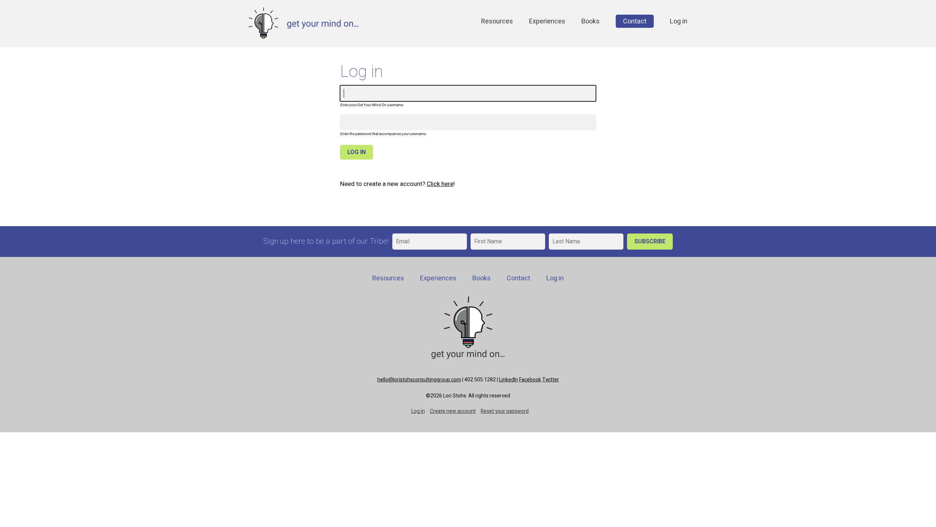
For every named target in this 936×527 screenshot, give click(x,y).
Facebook (530, 380)
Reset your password (505, 411)
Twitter (550, 380)
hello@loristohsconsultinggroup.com (419, 380)
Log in (678, 21)
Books (590, 21)
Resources (497, 21)
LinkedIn (508, 380)
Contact (634, 21)
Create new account (453, 411)
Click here (440, 183)
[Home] (303, 36)
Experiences (547, 21)
